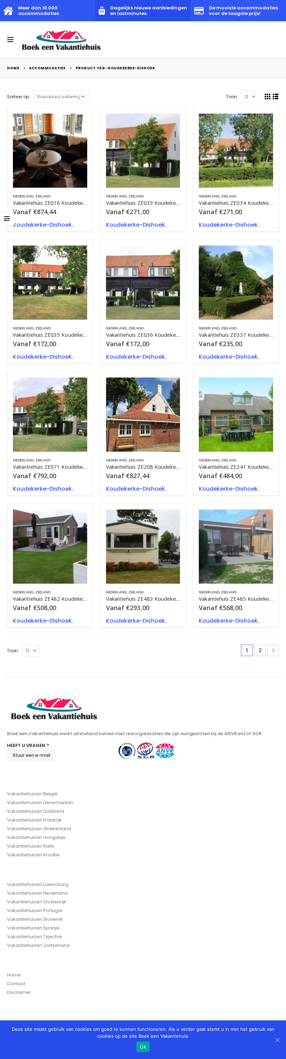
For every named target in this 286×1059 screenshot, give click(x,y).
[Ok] (277, 1039)
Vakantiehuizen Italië (30, 846)
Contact (16, 983)
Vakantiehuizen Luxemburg (37, 884)
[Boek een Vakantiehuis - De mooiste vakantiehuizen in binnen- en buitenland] (61, 39)
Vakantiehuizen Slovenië (35, 919)
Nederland (23, 196)
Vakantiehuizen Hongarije (36, 837)
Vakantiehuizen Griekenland (39, 828)
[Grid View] (267, 96)
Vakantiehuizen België (32, 794)
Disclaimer (19, 992)
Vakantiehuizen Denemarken (40, 802)
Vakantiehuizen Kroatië (33, 854)
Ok (143, 1047)
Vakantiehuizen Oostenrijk (36, 901)
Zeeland (43, 196)
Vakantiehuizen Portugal (34, 910)
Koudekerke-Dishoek (42, 225)
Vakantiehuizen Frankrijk (34, 820)
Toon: (232, 97)
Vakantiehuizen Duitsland (35, 811)
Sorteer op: (18, 97)
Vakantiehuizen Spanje (33, 928)
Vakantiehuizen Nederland (37, 893)
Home (14, 975)
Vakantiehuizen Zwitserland (38, 945)
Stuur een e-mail (31, 755)
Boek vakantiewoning (75, 125)
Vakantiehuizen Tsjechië (34, 936)
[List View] (275, 96)
